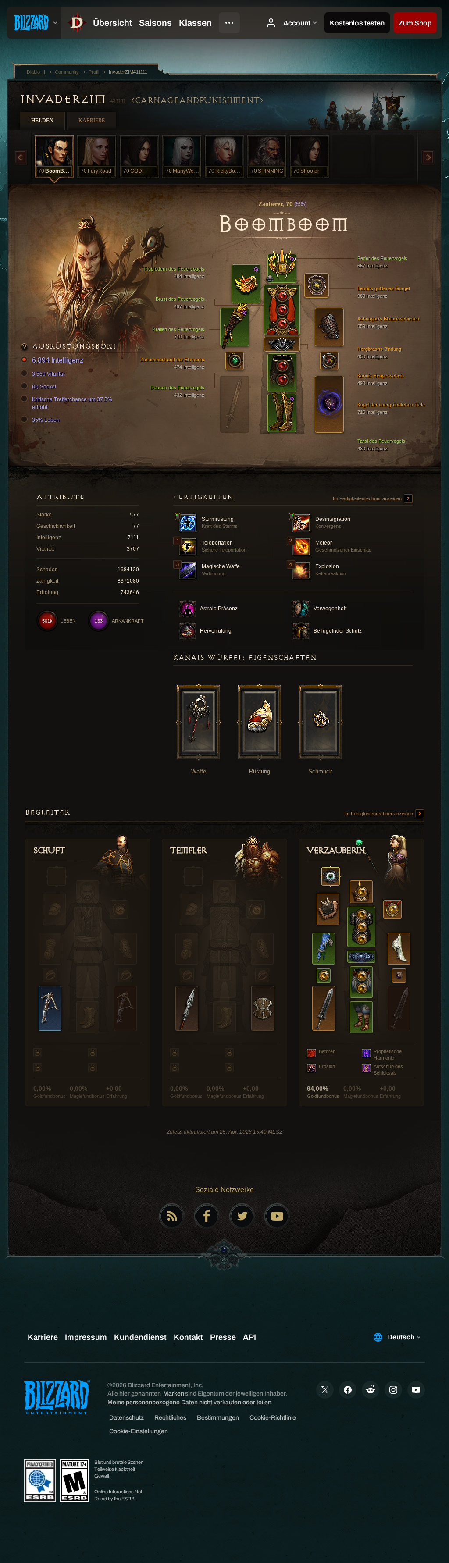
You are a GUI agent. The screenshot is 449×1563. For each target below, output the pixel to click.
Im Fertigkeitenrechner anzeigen (368, 498)
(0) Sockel (44, 387)
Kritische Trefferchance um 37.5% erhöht (72, 403)
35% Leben (46, 420)
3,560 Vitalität (48, 374)
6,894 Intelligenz (57, 360)
